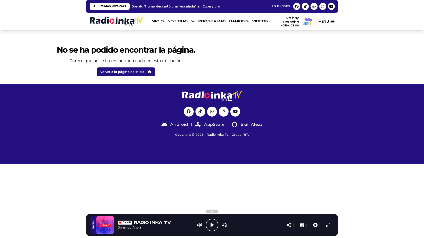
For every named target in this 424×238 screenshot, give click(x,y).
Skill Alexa (252, 124)
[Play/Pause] (212, 225)
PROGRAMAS (212, 21)
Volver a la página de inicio (122, 72)
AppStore (214, 124)
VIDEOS (260, 21)
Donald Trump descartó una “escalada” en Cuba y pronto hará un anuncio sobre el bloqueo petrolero (215, 6)
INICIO (157, 21)
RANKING (239, 21)
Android (179, 124)
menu (323, 21)
